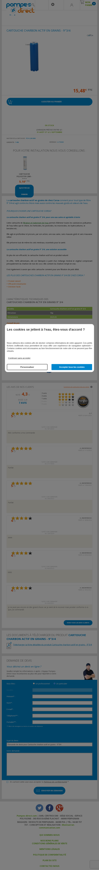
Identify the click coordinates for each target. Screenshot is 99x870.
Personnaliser (27, 367)
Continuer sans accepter (19, 358)
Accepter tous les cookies (72, 367)
